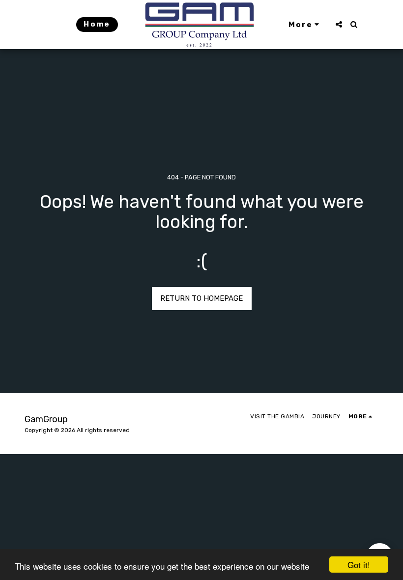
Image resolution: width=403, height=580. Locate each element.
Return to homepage (201, 298)
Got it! (358, 564)
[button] (339, 24)
